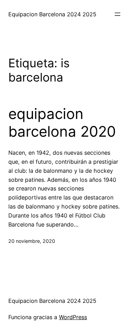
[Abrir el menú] (117, 14)
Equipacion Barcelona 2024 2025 (52, 14)
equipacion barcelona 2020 (62, 122)
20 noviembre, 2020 (31, 241)
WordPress (73, 317)
